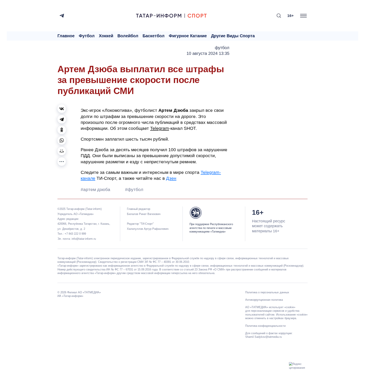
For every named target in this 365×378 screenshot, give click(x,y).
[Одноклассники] (61, 130)
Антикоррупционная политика (264, 299)
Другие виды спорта (233, 35)
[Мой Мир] (61, 151)
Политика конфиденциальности (265, 325)
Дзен (171, 178)
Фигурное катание (188, 35)
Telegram (159, 128)
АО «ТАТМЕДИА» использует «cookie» (270, 307)
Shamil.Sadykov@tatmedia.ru (263, 336)
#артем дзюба (96, 189)
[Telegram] (61, 16)
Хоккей (106, 35)
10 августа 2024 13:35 (208, 53)
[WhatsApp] (61, 140)
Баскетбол (154, 35)
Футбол (87, 35)
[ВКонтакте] (61, 108)
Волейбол (127, 35)
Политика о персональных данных (267, 292)
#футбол (134, 189)
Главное (66, 35)
